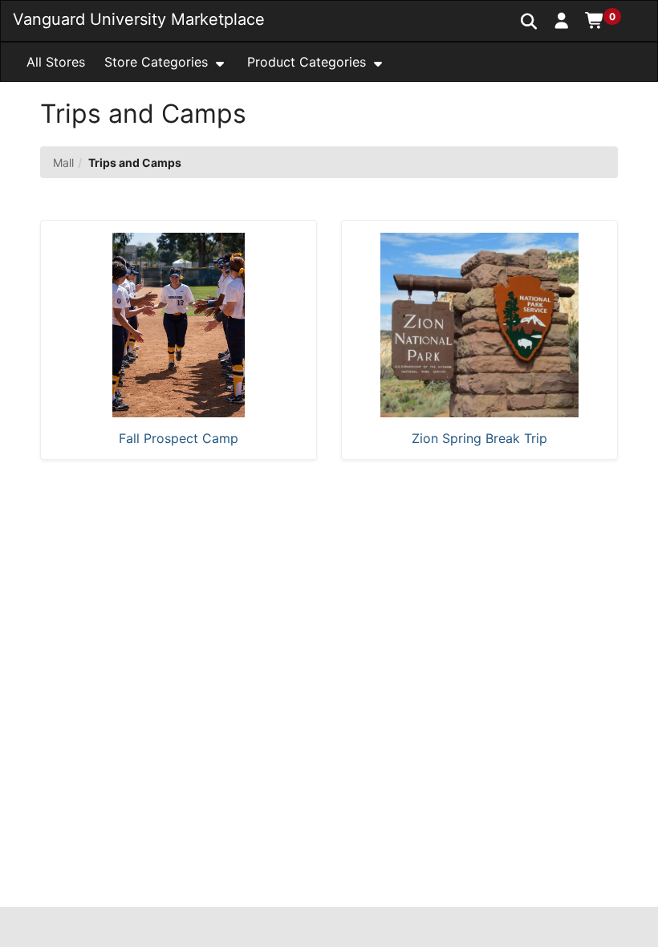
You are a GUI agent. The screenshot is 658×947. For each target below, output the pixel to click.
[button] (562, 20)
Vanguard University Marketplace (139, 19)
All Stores (55, 62)
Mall (63, 162)
